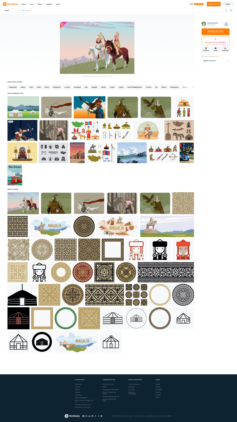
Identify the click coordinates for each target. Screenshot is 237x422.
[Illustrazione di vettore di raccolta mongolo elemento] (179, 130)
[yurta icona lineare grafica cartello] (183, 318)
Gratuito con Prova (215, 32)
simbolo (185, 87)
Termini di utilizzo (139, 416)
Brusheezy (78, 384)
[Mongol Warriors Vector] (23, 203)
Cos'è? (217, 56)
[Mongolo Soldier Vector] (123, 107)
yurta (31, 87)
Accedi (228, 4)
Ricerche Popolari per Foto (111, 396)
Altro (157, 397)
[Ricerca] (226, 10)
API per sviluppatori (81, 398)
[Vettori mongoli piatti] (101, 152)
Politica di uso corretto (164, 416)
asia (86, 87)
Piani (191, 4)
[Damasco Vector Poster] (77, 152)
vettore (163, 87)
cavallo (112, 87)
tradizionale (13, 87)
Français (158, 395)
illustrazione (174, 87)
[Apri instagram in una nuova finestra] (86, 416)
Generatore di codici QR (82, 407)
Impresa (77, 392)
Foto (31, 4)
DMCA (105, 387)
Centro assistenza (133, 384)
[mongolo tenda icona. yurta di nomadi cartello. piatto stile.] (22, 295)
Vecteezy (77, 387)
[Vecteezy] (10, 4)
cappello (94, 87)
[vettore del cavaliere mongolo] (56, 107)
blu (156, 87)
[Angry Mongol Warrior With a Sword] (148, 130)
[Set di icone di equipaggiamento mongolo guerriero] (116, 130)
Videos (40, 4)
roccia (47, 87)
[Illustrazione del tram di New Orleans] (14, 175)
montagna (77, 87)
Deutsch (158, 392)
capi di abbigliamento (134, 87)
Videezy (77, 389)
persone (148, 87)
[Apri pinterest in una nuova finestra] (92, 416)
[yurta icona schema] (111, 342)
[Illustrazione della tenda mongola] (23, 107)
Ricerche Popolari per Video (109, 400)
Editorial (49, 4)
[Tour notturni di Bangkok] (186, 152)
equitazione (57, 87)
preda (39, 87)
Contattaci (131, 387)
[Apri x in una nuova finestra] (98, 416)
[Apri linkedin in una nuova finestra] (89, 416)
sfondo (103, 87)
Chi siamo (131, 389)
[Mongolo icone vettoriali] (53, 152)
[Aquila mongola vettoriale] (156, 107)
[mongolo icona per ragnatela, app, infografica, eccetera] (136, 250)
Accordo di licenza (108, 384)
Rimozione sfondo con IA (82, 405)
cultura (121, 87)
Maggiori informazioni (209, 60)
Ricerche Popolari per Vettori (109, 393)
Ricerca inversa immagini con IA (84, 401)
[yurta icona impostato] (18, 342)
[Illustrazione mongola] (22, 130)
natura (23, 87)
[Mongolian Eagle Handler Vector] (89, 107)
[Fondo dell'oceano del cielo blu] (132, 152)
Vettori (23, 4)
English (158, 384)
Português (159, 389)
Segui (226, 25)
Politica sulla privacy (151, 416)
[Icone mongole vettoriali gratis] (85, 130)
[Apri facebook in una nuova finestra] (83, 416)
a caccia (67, 87)
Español (158, 387)
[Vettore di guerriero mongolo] (54, 130)
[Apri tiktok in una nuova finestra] (95, 416)
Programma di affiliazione (111, 389)
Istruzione (78, 395)
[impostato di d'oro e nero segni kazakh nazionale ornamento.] (136, 295)
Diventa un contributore (132, 393)
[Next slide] (191, 87)
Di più (58, 4)
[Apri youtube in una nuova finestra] (101, 416)
